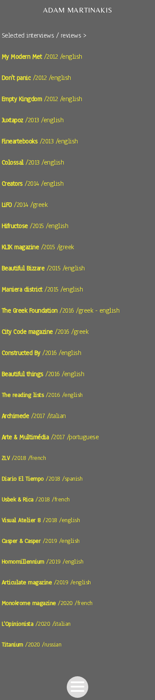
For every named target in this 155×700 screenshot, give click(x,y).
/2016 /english (41, 352)
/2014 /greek (25, 204)
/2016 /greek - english (61, 310)
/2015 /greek (38, 247)
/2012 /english (42, 56)
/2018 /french (24, 458)
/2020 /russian (32, 644)
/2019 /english (41, 541)
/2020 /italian (36, 624)
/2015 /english (35, 226)
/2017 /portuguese (50, 437)
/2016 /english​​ (42, 395)
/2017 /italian (34, 416)
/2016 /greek (45, 331)
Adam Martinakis (77, 10)
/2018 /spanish (42, 479)
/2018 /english (41, 520)
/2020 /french (47, 603)
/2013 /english (33, 120)
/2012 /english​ (42, 99)
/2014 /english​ (33, 183)
